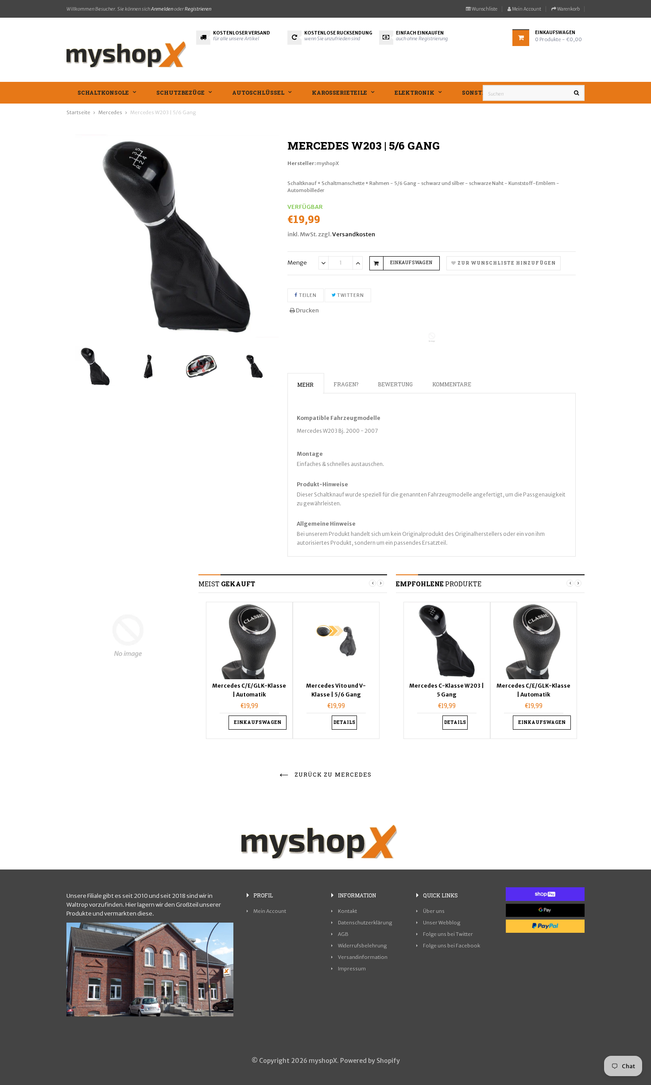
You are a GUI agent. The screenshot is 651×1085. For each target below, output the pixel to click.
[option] (97, 366)
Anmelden (162, 9)
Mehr (305, 384)
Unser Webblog (441, 923)
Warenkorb (568, 9)
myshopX (328, 163)
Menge (297, 262)
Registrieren (198, 9)
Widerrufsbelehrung (362, 946)
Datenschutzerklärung (365, 923)
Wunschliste (484, 9)
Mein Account (526, 9)
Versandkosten (353, 234)
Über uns (434, 911)
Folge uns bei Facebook (451, 946)
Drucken (307, 310)
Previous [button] (372, 583)
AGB (343, 934)
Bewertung (395, 384)
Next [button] (380, 583)
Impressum (352, 969)
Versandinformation (363, 957)
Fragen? (345, 384)
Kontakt (347, 911)
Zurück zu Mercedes (332, 774)
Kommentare (451, 384)
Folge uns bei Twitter (448, 934)
